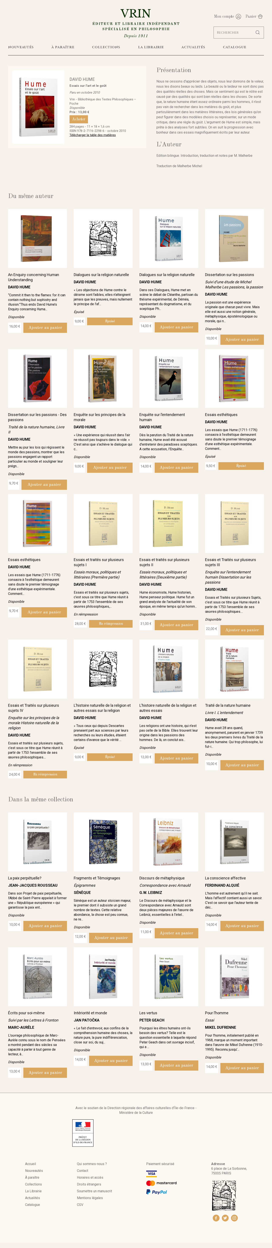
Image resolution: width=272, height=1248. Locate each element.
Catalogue (32, 1205)
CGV (80, 1205)
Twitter (225, 1218)
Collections (33, 1184)
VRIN (136, 22)
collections (106, 47)
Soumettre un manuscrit (94, 1191)
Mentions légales (90, 1198)
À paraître (32, 1177)
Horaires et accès (90, 1177)
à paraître (62, 47)
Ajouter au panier (45, 328)
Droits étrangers (89, 1184)
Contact (82, 1171)
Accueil (30, 1164)
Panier (250, 17)
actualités (193, 47)
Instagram (234, 1218)
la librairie (151, 47)
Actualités (32, 1198)
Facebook (216, 1218)
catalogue (234, 47)
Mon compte (224, 17)
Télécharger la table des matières (92, 135)
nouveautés (21, 47)
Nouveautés (34, 1171)
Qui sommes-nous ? (92, 1164)
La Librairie (33, 1191)
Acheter (78, 119)
